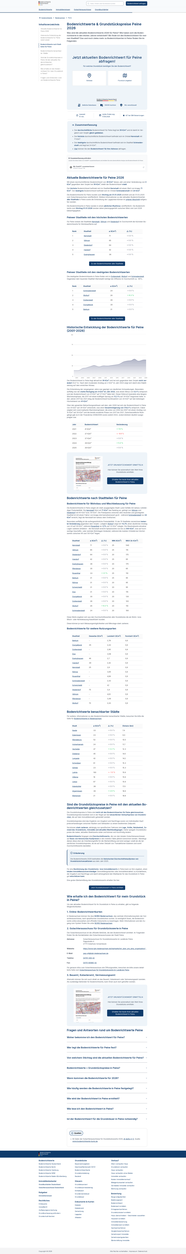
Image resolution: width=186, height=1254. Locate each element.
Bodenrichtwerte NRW (47, 1173)
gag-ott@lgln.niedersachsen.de (95, 953)
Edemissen (76, 735)
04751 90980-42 (90, 963)
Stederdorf (115, 222)
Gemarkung (79, 1211)
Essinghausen (89, 254)
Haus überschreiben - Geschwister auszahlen (128, 1216)
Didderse (76, 754)
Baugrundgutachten (118, 1197)
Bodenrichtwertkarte (82, 1170)
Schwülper (76, 763)
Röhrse (75, 583)
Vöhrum (103, 222)
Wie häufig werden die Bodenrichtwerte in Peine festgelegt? (100, 1088)
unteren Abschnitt (133, 199)
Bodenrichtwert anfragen (136, 3)
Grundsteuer (79, 1197)
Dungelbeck (88, 305)
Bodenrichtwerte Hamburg (48, 1170)
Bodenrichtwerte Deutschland (50, 1164)
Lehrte (74, 772)
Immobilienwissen (63, 10)
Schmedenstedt (137, 276)
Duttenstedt (115, 276)
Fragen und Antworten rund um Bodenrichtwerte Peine (51, 79)
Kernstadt (95, 222)
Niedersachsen (60, 18)
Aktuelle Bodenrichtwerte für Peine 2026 (51, 30)
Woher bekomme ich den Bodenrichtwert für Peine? (96, 1037)
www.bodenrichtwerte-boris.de (85, 1141)
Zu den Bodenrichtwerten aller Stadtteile (107, 264)
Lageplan (78, 1214)
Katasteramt (79, 1208)
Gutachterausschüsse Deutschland (51, 1188)
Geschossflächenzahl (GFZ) (85, 1167)
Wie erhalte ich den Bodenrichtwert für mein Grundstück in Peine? (52, 71)
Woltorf (124, 276)
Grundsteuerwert (81, 1184)
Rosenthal (95, 526)
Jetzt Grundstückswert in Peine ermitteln (107, 888)
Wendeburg (77, 740)
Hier (76, 149)
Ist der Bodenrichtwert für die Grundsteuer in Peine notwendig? (102, 1119)
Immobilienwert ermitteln (120, 1225)
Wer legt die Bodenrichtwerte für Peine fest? (92, 1047)
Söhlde (75, 768)
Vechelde (76, 749)
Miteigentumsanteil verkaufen (122, 1182)
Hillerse (75, 777)
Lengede (75, 758)
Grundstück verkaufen (119, 1167)
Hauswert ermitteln (118, 1219)
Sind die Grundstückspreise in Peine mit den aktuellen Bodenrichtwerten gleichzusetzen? (51, 61)
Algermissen (77, 791)
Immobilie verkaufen (118, 1176)
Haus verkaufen (117, 1170)
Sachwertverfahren (118, 1228)
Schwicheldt (77, 587)
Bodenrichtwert (116, 1203)
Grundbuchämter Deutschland (49, 1184)
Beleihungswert (116, 1200)
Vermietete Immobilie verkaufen (122, 1186)
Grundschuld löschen (47, 1216)
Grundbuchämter (101, 10)
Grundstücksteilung (82, 1173)
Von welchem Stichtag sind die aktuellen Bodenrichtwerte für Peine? (105, 1057)
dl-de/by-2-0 (129, 1139)
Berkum (86, 309)
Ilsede (74, 730)
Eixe (74, 592)
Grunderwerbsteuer (82, 1194)
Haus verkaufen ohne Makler (122, 1173)
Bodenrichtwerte (45, 10)
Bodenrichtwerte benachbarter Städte (51, 52)
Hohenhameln (77, 744)
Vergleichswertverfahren (120, 1231)
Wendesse (76, 569)
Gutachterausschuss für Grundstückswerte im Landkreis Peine (104, 970)
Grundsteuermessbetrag (84, 1188)
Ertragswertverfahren (119, 1209)
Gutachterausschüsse (82, 10)
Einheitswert (79, 1191)
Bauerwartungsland (82, 1164)
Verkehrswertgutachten (119, 1237)
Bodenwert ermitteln (118, 1206)
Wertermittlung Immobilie (120, 1240)
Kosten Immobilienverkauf (120, 1179)
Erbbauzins (43, 1204)
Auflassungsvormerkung (48, 1210)
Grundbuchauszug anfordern (49, 1213)
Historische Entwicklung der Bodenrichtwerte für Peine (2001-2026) (51, 37)
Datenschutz (142, 1251)
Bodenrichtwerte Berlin (47, 1167)
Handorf (87, 250)
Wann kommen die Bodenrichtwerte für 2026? (93, 1078)
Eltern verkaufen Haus (119, 1164)
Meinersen (76, 796)
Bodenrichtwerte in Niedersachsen (88, 719)
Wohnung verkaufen (118, 1189)
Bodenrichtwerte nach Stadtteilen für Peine (51, 45)
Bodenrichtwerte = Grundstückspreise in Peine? (93, 1068)
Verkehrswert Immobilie (120, 1234)
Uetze (74, 782)
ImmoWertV (43, 1207)
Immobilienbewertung (119, 1222)
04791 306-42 (89, 958)
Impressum (133, 1251)
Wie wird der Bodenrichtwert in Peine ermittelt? (93, 1098)
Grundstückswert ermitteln (121, 1212)
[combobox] (105, 3)
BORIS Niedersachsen (103, 923)
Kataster (78, 1205)
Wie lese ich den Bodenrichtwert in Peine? (90, 1108)
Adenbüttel (76, 786)
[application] (107, 356)
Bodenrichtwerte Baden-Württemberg (52, 1176)
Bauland (78, 1176)
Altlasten (78, 1217)
